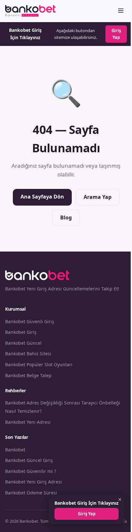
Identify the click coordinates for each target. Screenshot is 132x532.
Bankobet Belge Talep (28, 375)
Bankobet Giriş (21, 332)
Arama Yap (97, 196)
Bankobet (15, 450)
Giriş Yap (116, 34)
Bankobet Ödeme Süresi (31, 493)
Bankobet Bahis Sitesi (28, 353)
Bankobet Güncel (23, 343)
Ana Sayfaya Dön (42, 196)
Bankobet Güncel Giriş (29, 460)
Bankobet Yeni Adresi (28, 422)
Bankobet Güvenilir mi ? (30, 471)
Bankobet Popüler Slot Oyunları (38, 364)
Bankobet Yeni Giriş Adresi (33, 482)
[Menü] (121, 11)
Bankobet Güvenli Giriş (29, 321)
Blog (66, 217)
